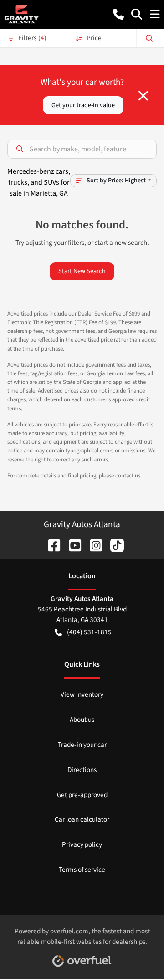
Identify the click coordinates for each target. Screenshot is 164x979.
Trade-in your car (82, 745)
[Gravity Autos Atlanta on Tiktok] (113, 545)
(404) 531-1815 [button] (89, 632)
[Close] (143, 95)
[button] (118, 14)
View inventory (82, 694)
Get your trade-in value (83, 105)
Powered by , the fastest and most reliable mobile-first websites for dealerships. (82, 936)
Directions (82, 770)
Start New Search (82, 271)
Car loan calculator (82, 819)
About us (82, 720)
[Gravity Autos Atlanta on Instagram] (92, 545)
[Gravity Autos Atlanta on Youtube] (71, 545)
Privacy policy (82, 844)
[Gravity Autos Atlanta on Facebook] (50, 545)
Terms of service (82, 870)
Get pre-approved (82, 795)
